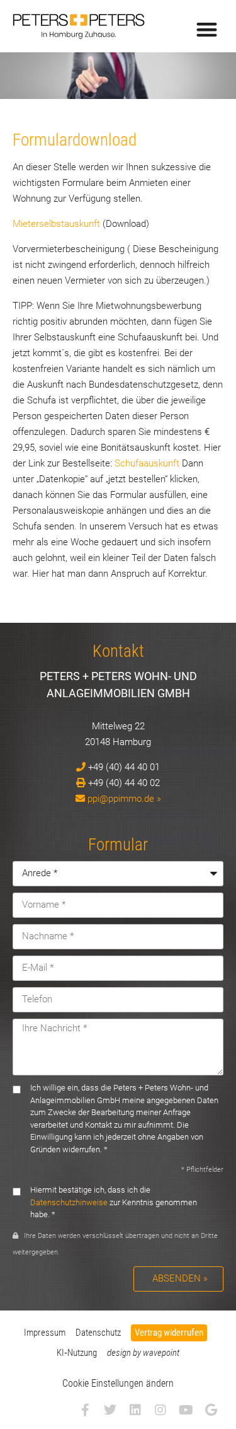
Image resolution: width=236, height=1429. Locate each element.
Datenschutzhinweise (69, 1202)
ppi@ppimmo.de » (124, 798)
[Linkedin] (135, 1410)
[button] (207, 29)
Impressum (44, 1332)
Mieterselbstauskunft (56, 223)
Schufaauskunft (147, 463)
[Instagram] (160, 1410)
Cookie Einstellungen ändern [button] (118, 1383)
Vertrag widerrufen (169, 1332)
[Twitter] (110, 1410)
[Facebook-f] (85, 1410)
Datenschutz (98, 1332)
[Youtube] (185, 1410)
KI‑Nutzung (77, 1352)
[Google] (210, 1410)
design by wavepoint (143, 1352)
